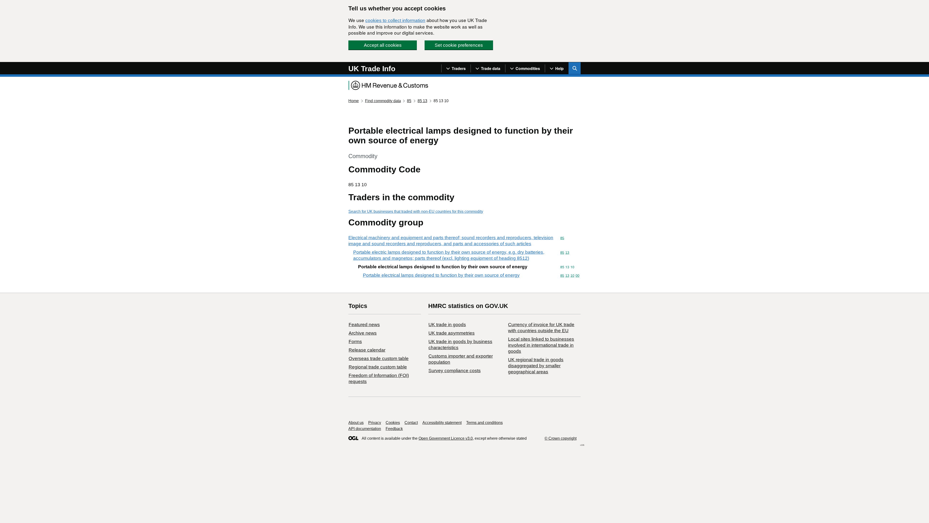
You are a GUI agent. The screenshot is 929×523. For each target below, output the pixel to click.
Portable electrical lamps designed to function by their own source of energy (441, 275)
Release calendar (367, 350)
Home (353, 101)
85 (409, 101)
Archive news (363, 333)
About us (356, 423)
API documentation (364, 429)
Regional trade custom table (378, 366)
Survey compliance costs (454, 370)
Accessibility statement (442, 423)
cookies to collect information (395, 20)
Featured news (364, 324)
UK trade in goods (447, 324)
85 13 (422, 101)
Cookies (393, 423)
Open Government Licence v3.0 (446, 438)
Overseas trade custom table (379, 358)
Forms (355, 341)
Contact (411, 423)
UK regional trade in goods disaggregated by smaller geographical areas (535, 365)
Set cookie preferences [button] (459, 45)
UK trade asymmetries (451, 333)
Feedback (394, 429)
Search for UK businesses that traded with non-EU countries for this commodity (415, 211)
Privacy (374, 423)
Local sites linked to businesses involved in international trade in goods (541, 345)
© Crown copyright (561, 438)
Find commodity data (383, 101)
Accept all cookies (383, 45)
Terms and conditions (484, 423)
